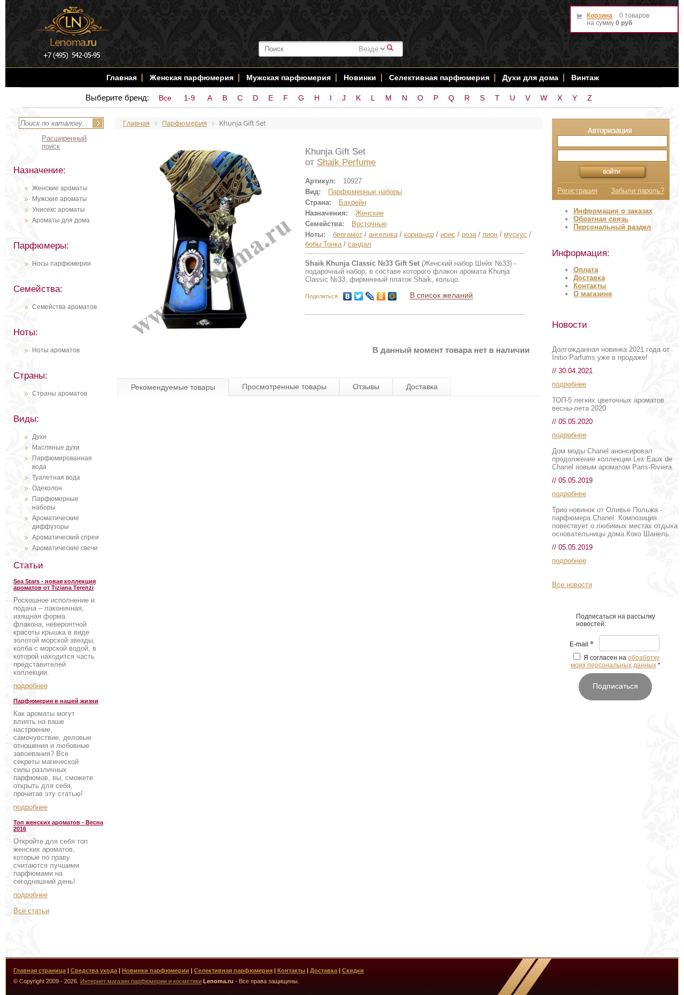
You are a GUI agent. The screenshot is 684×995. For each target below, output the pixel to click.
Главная (121, 77)
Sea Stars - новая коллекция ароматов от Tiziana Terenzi (54, 584)
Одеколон (47, 488)
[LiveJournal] (370, 296)
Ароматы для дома (61, 220)
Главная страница (39, 970)
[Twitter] (358, 296)
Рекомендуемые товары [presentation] (173, 387)
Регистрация (577, 191)
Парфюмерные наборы (365, 192)
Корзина (599, 15)
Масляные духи (56, 447)
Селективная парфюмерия (439, 77)
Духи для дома (530, 77)
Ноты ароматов (56, 350)
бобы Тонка (323, 244)
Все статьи (31, 911)
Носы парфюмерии (61, 263)
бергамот (347, 234)
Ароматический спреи (65, 537)
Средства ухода (94, 970)
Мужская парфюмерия (288, 77)
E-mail (582, 645)
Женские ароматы (60, 188)
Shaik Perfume (346, 162)
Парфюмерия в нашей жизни (55, 701)
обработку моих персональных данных (615, 661)
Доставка (589, 278)
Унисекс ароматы (58, 209)
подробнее (30, 686)
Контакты (589, 286)
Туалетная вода (56, 477)
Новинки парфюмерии (155, 970)
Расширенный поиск (64, 142)
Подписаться (615, 686)
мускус (515, 234)
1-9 (189, 98)
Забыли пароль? (637, 191)
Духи (39, 437)
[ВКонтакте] (347, 296)
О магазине (592, 294)
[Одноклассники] (381, 296)
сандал (359, 244)
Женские (369, 213)
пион (490, 234)
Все (165, 98)
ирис (447, 234)
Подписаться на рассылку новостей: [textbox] (615, 620)
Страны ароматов (59, 393)
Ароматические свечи (65, 548)
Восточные (369, 224)
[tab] (173, 387)
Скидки (353, 970)
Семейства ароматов (64, 307)
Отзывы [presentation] (366, 386)
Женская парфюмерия (192, 77)
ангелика (383, 234)
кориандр (419, 234)
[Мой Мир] (392, 296)
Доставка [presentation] (422, 386)
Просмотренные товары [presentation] (284, 386)
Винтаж (585, 77)
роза (469, 234)
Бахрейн (352, 202)
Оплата (585, 270)
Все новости (572, 585)
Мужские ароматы (59, 199)
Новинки (361, 77)
